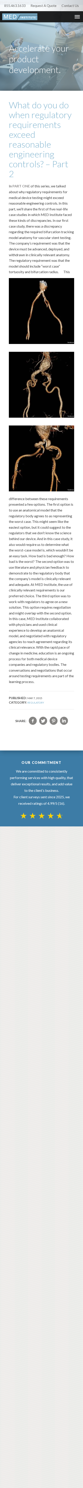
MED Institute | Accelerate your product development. (19, 16)
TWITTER (43, 721)
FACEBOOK (33, 721)
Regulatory (35, 702)
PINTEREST (54, 721)
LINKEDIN (64, 721)
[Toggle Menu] (77, 16)
